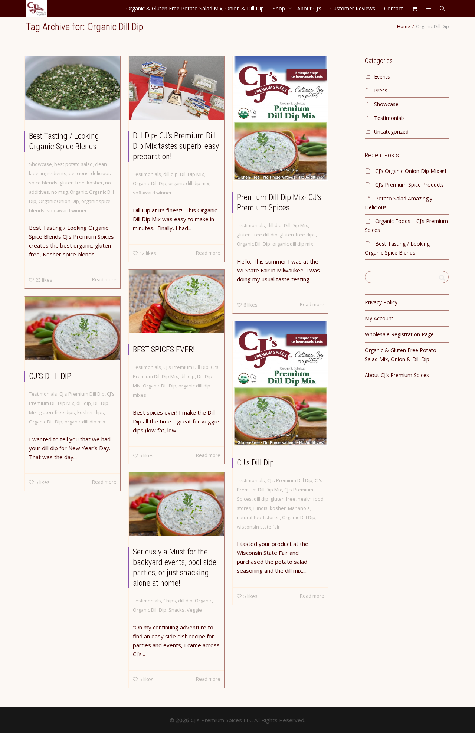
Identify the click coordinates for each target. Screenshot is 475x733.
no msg (59, 192)
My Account (379, 318)
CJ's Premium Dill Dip (186, 367)
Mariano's (299, 508)
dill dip (170, 174)
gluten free (72, 182)
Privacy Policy (381, 302)
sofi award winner (67, 210)
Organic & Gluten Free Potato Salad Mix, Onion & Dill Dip (195, 8)
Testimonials (147, 174)
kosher (95, 182)
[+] (72, 88)
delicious (79, 173)
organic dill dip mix (188, 183)
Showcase (40, 164)
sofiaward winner (152, 192)
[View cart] (414, 8)
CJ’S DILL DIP (50, 376)
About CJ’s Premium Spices (397, 375)
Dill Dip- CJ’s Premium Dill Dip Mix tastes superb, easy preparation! (176, 146)
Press (380, 90)
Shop (279, 8)
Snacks (176, 609)
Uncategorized (391, 131)
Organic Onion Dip (59, 201)
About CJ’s (309, 8)
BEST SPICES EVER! (164, 349)
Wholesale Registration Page (399, 334)
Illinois (260, 508)
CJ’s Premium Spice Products (409, 184)
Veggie (194, 609)
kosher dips (90, 412)
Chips (169, 600)
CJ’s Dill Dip (255, 462)
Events (382, 76)
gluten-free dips (298, 234)
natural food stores (258, 517)
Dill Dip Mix (192, 174)
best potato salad (73, 164)
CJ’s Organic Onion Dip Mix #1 (411, 170)
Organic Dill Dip (149, 183)
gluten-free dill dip (257, 234)
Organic (78, 192)
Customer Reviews (352, 8)
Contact (393, 8)
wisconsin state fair (258, 526)
